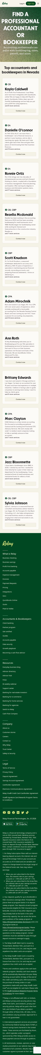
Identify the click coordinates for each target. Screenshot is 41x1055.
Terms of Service (9, 768)
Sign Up (31, 3)
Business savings (9, 562)
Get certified (7, 631)
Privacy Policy (8, 772)
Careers (5, 736)
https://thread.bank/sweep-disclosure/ (17, 922)
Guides (5, 636)
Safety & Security (9, 753)
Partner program (9, 627)
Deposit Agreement (10, 776)
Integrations (7, 592)
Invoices (6, 579)
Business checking (9, 558)
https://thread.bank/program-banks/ (16, 927)
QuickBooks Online (10, 600)
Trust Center (7, 749)
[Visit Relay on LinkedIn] (18, 813)
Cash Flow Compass (10, 713)
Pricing (5, 587)
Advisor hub (7, 675)
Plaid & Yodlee (8, 609)
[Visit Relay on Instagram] (8, 813)
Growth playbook (9, 648)
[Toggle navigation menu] (38, 3)
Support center (8, 688)
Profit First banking (10, 566)
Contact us (6, 741)
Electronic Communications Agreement (17, 789)
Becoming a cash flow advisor (14, 653)
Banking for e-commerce (12, 697)
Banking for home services (13, 701)
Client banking (8, 623)
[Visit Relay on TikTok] (27, 813)
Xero (4, 596)
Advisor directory (9, 671)
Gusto (5, 604)
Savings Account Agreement (13, 780)
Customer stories (9, 732)
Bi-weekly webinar (10, 684)
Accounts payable (9, 570)
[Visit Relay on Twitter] (22, 813)
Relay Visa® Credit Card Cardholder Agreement (20, 793)
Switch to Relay (8, 709)
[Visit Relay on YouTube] (4, 813)
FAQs (5, 680)
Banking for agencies (10, 705)
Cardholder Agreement (11, 785)
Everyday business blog (11, 667)
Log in (22, 3)
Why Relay (6, 745)
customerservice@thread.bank (19, 930)
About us (6, 728)
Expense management (11, 575)
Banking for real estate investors (15, 692)
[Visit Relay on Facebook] (13, 813)
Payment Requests (10, 583)
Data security (7, 644)
